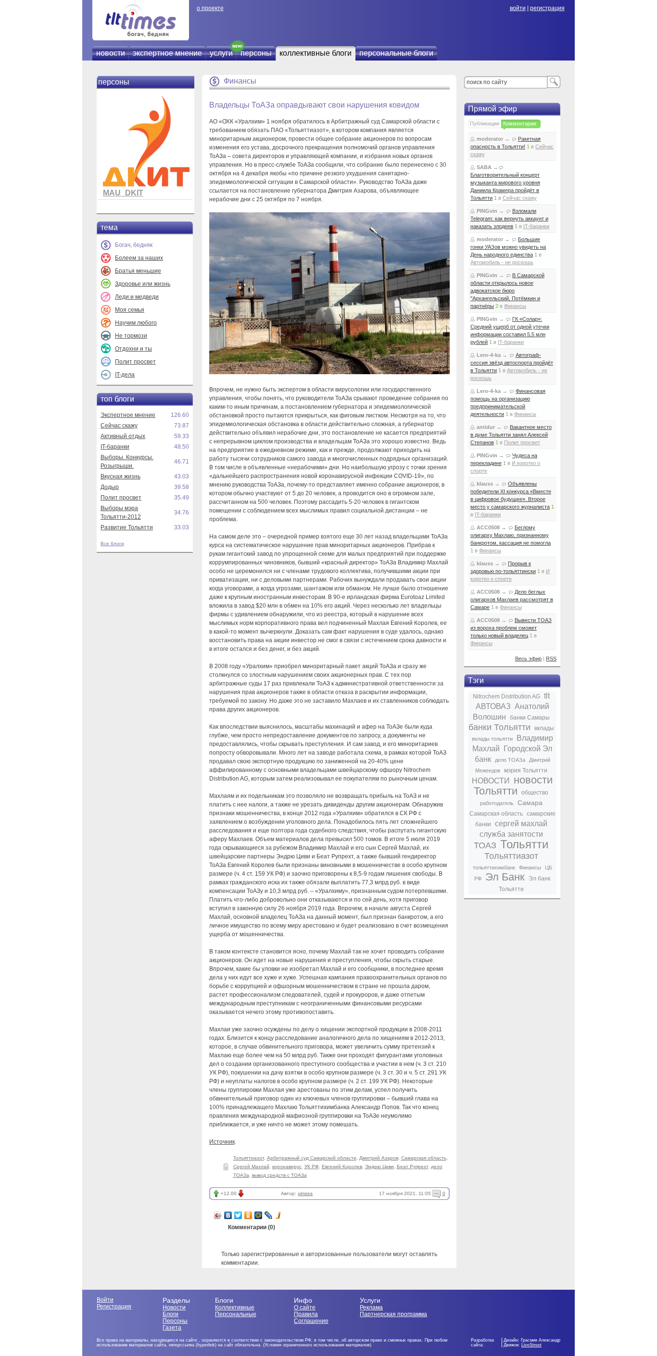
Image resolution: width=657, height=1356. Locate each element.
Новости (174, 1307)
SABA (484, 167)
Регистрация (114, 1306)
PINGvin (487, 211)
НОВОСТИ (491, 781)
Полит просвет (135, 361)
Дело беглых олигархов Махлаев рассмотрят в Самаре (511, 599)
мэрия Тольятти (525, 770)
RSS (551, 658)
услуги (221, 53)
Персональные (235, 1314)
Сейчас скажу (119, 425)
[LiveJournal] (269, 1215)
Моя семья (129, 309)
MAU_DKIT (123, 193)
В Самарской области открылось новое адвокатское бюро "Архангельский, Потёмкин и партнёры (507, 290)
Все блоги (112, 543)
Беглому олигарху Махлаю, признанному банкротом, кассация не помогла (510, 535)
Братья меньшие (138, 271)
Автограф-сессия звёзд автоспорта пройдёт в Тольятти (511, 362)
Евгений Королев (342, 1166)
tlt (547, 696)
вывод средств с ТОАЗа (279, 1175)
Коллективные (234, 1307)
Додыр (110, 487)
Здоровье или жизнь (142, 284)
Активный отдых (123, 436)
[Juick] (279, 1215)
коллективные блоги (315, 53)
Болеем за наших (139, 258)
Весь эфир (528, 658)
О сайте (305, 1307)
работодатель (497, 803)
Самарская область (423, 1158)
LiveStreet (531, 1345)
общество (534, 792)
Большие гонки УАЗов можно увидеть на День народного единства (508, 246)
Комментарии (519, 123)
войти (518, 8)
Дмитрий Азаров (378, 1158)
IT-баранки (115, 446)
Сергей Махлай (251, 1166)
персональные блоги (396, 53)
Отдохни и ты (133, 348)
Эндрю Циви (379, 1166)
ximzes (305, 1193)
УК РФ (311, 1166)
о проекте (210, 8)
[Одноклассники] (248, 1215)
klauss (485, 484)
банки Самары (530, 717)
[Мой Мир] (258, 1215)
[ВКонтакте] (228, 1215)
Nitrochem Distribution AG (506, 696)
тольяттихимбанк (494, 867)
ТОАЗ (485, 845)
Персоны (175, 1321)
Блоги (170, 1314)
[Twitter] (238, 1215)
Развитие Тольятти (127, 527)
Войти (105, 1299)
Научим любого (136, 322)
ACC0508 (488, 527)
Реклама (371, 1307)
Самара (530, 802)
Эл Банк (505, 877)
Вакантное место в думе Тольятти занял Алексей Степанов (511, 434)
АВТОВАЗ (493, 706)
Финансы (240, 81)
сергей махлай (521, 823)
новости (110, 53)
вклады (544, 728)
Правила (306, 1314)
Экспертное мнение (128, 415)
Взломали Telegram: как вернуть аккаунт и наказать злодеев (509, 218)
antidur (486, 427)
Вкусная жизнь (120, 476)
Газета (172, 1327)
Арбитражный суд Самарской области (311, 1158)
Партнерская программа (393, 1314)
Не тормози (131, 335)
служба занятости (511, 834)
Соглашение (311, 1321)
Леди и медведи (137, 296)
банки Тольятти (499, 727)
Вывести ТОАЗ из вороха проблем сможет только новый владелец (511, 627)
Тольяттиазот (248, 1158)
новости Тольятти (513, 785)
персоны (256, 53)
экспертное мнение (167, 53)
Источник (222, 1141)
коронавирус (287, 1166)
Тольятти (524, 844)
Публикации (484, 123)
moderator (490, 139)
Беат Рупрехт (412, 1166)
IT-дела (125, 374)
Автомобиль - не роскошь (501, 262)
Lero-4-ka (489, 355)
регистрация (547, 8)
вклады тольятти (492, 739)
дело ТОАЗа (510, 760)
